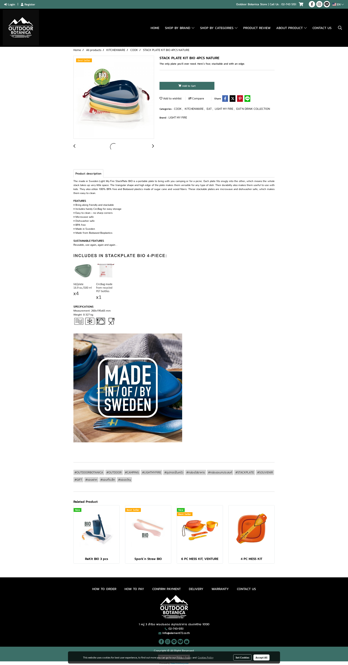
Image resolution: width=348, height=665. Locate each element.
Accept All (261, 657)
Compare (197, 98)
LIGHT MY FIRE (224, 109)
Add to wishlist (172, 98)
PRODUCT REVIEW (257, 27)
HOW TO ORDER (104, 588)
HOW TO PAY (134, 588)
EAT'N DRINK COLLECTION (253, 109)
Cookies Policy (205, 657)
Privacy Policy (184, 657)
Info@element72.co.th (176, 633)
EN (338, 4)
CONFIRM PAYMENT (166, 588)
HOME (155, 27)
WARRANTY (220, 588)
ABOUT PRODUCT (290, 27)
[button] (340, 27)
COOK (178, 109)
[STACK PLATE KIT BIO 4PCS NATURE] (114, 97)
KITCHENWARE (194, 109)
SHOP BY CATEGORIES (217, 27)
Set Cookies (242, 657)
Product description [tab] (88, 173)
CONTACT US (322, 27)
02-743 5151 (288, 4)
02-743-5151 (175, 628)
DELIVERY (196, 588)
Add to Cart (188, 86)
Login (11, 4)
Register (29, 4)
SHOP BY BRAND (178, 27)
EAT (209, 109)
